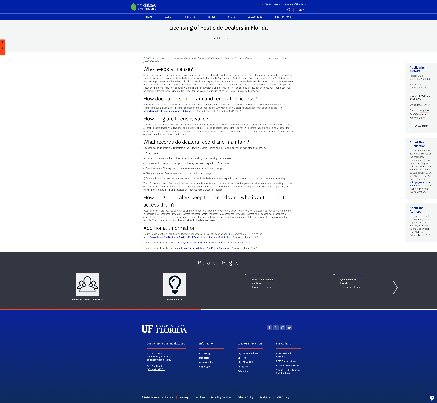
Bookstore (205, 357)
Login (301, 10)
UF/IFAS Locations (248, 353)
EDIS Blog (204, 353)
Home (149, 17)
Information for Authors (284, 355)
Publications (283, 17)
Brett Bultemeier (418, 114)
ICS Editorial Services (288, 365)
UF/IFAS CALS (245, 362)
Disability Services (221, 397)
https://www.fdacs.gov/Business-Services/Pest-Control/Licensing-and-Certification (187, 237)
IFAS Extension (272, 4)
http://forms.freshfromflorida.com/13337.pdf (167, 110)
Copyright (204, 366)
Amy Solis (424, 110)
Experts (190, 17)
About (169, 17)
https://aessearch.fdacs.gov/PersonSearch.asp (205, 248)
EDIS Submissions (286, 361)
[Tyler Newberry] (349, 274)
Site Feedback (154, 366)
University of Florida (293, 4)
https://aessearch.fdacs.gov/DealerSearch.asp (201, 242)
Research (243, 366)
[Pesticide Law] (174, 284)
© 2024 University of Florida (157, 397)
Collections (255, 17)
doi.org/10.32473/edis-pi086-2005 (421, 97)
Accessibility (206, 362)
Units (231, 17)
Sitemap (184, 397)
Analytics (265, 397)
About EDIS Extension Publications (288, 371)
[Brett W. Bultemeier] (262, 274)
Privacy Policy (245, 397)
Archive (200, 397)
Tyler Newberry (417, 117)
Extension (243, 371)
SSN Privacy (283, 397)
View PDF (421, 126)
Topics (212, 17)
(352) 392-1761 (156, 369)
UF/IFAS (242, 357)
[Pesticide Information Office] (87, 284)
